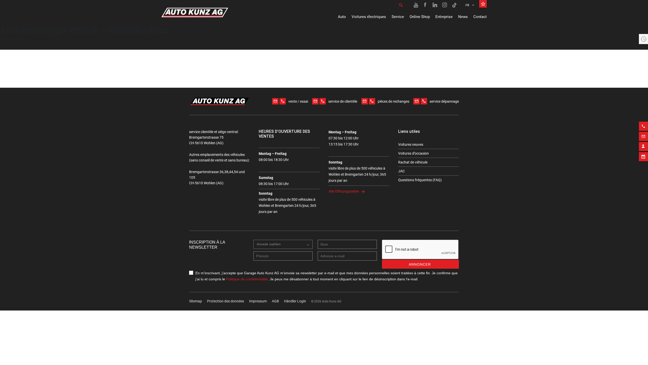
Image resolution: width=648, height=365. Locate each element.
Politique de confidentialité (247, 279)
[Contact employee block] (643, 146)
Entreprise (444, 16)
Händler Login (295, 301)
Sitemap (195, 301)
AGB (275, 301)
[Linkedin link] (435, 5)
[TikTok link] (454, 5)
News (463, 16)
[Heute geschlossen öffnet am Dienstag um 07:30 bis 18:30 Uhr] (643, 39)
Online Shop (420, 16)
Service (398, 16)
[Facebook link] (425, 5)
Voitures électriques (369, 16)
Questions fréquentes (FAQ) (420, 180)
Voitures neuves (410, 144)
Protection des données (225, 301)
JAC (401, 171)
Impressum (258, 301)
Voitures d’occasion (413, 153)
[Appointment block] (643, 156)
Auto (342, 16)
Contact (480, 16)
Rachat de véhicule (413, 162)
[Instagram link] (444, 5)
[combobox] (283, 244)
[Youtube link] (415, 5)
